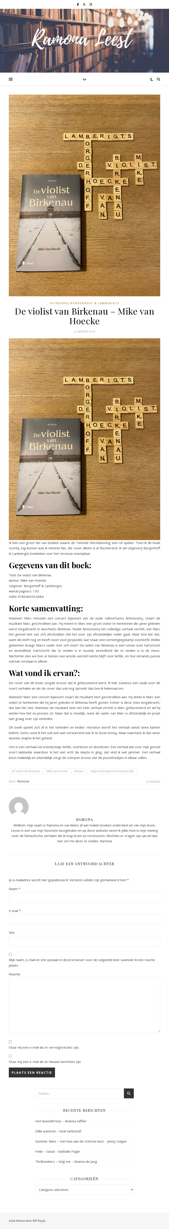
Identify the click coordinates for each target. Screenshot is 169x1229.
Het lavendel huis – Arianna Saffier (61, 1121)
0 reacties (153, 781)
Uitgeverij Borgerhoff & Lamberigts (84, 303)
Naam (14, 888)
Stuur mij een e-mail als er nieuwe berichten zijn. (45, 1061)
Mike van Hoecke (57, 771)
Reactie (14, 974)
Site (12, 932)
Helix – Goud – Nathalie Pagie (57, 1151)
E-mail (15, 910)
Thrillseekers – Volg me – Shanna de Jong (66, 1161)
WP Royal (39, 1221)
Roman (78, 771)
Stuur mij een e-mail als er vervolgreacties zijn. (44, 1047)
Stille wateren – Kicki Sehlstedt (58, 1131)
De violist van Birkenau (26, 771)
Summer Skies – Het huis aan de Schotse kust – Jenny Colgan (81, 1141)
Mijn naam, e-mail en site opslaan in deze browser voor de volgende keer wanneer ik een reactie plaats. (82, 962)
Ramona (23, 781)
